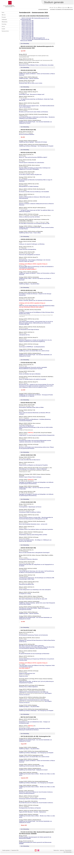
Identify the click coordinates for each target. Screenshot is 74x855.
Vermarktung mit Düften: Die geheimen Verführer (30, 512)
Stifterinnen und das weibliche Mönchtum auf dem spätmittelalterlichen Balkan (36, 305)
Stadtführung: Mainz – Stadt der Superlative (29, 78)
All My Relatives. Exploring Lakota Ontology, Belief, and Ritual (33, 534)
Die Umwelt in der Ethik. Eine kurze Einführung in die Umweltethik (34, 191)
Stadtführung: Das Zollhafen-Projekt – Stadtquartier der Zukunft (33, 769)
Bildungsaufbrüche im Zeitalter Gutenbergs (28, 186)
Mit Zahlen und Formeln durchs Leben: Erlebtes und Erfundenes (33, 111)
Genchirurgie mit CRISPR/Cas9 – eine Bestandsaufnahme (32, 346)
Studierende (4, 19)
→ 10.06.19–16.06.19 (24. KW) (26, 31)
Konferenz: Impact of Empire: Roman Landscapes (30, 477)
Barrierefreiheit (68, 850)
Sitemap (65, 7)
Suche (56, 7)
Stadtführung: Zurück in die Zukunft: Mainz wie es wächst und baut (34, 350)
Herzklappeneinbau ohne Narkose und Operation (30, 807)
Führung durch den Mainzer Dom (26, 584)
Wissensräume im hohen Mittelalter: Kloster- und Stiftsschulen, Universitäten (36, 65)
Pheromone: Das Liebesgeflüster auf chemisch (29, 254)
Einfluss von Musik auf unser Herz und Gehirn (29, 216)
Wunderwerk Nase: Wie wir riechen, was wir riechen (30, 83)
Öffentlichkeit (4, 21)
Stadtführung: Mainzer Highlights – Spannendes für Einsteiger (33, 142)
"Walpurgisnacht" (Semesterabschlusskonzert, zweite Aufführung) (34, 700)
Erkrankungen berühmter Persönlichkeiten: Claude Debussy (32, 798)
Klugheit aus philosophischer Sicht (27, 673)
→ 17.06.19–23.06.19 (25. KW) (26, 32)
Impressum (62, 850)
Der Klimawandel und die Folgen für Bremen (29, 329)
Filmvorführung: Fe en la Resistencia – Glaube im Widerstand (33, 469)
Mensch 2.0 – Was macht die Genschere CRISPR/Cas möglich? (33, 157)
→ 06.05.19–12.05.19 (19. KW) (26, 24)
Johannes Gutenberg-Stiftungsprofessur (61, 9)
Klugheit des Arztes (23, 676)
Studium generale (43, 9)
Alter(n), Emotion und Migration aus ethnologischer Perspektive (33, 465)
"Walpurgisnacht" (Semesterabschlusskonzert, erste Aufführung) (33, 692)
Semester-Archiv (5, 31)
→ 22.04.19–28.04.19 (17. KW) (26, 22)
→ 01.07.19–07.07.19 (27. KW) (26, 35)
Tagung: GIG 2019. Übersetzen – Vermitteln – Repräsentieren (32, 811)
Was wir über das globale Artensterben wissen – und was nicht (33, 524)
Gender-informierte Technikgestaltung (27, 249)
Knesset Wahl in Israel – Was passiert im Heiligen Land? (31, 94)
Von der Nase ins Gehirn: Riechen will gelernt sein (30, 174)
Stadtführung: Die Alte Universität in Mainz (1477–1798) (31, 765)
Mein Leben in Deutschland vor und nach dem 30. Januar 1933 (33, 598)
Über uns (3, 14)
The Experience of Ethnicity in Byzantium (28, 559)
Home (52, 7)
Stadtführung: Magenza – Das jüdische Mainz (29, 283)
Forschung (4, 24)
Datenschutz (56, 850)
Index (61, 7)
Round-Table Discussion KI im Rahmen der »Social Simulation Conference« (36, 802)
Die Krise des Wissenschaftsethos (26, 134)
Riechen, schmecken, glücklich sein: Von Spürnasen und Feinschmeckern (35, 300)
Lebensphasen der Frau (24, 334)
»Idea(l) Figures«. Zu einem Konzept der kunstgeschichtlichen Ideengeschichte (36, 435)
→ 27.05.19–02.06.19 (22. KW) (26, 28)
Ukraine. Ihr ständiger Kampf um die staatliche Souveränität (32, 379)
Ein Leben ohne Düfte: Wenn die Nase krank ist (29, 459)
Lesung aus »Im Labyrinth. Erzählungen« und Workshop (31, 244)
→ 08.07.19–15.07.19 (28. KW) (26, 36)
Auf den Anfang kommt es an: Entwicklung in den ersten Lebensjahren (35, 589)
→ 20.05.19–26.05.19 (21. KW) (26, 27)
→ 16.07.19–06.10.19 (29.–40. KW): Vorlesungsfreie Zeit (32, 38)
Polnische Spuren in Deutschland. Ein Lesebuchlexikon (31, 162)
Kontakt (71, 7)
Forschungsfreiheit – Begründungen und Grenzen (30, 506)
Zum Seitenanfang (25, 43)
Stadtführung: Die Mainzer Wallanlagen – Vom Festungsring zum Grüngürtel (36, 146)
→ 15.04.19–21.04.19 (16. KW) (26, 20)
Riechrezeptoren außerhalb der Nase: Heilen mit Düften (31, 407)
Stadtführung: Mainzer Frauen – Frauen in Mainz (30, 232)
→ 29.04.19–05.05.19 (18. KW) (26, 23)
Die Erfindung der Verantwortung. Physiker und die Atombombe (33, 635)
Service (3, 26)
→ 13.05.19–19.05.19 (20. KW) (26, 26)
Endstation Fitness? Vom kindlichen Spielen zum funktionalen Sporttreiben (36, 529)
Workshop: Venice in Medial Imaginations (28, 686)
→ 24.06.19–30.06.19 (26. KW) (26, 34)
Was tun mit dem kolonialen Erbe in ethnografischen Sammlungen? (34, 552)
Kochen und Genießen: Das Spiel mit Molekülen (30, 373)
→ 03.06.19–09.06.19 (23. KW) (26, 30)
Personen (4, 17)
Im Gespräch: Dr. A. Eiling (25, 593)
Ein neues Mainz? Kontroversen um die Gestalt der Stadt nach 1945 (34, 223)
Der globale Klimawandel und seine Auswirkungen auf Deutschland (34, 653)
